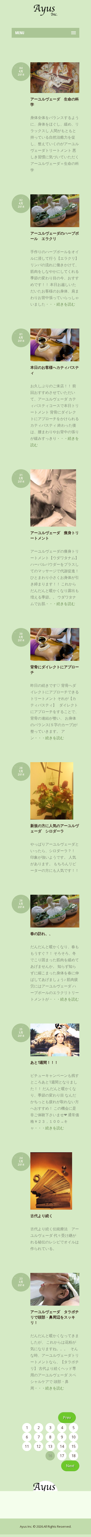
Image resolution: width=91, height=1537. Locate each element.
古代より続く (41, 1215)
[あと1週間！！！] (54, 1039)
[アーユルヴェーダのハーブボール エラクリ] (54, 210)
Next (70, 1465)
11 (27, 1446)
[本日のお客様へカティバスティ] (54, 345)
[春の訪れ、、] (54, 911)
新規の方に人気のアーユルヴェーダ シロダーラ (54, 828)
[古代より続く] (54, 1181)
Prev (67, 1417)
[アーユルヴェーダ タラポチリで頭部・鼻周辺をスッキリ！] (54, 1289)
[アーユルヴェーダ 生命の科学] (54, 77)
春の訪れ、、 (41, 933)
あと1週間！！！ (44, 1062)
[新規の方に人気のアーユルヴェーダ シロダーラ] (54, 791)
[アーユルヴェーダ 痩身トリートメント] (54, 498)
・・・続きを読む (60, 304)
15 (73, 1446)
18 (73, 1455)
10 (73, 1437)
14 (62, 1446)
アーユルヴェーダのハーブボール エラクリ (54, 236)
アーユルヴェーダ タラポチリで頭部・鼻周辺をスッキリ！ (54, 1317)
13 (50, 1446)
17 (62, 1455)
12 (38, 1446)
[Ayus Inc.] (45, 10)
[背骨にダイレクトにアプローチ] (54, 644)
